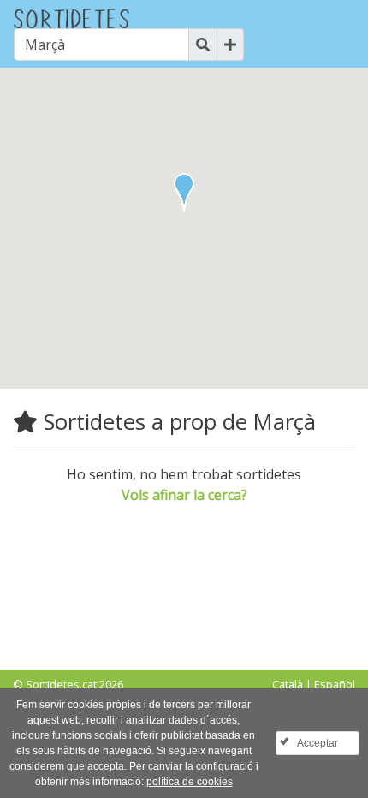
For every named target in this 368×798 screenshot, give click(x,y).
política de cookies (189, 782)
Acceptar (317, 743)
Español (334, 684)
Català (287, 684)
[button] (184, 192)
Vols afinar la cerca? (184, 494)
